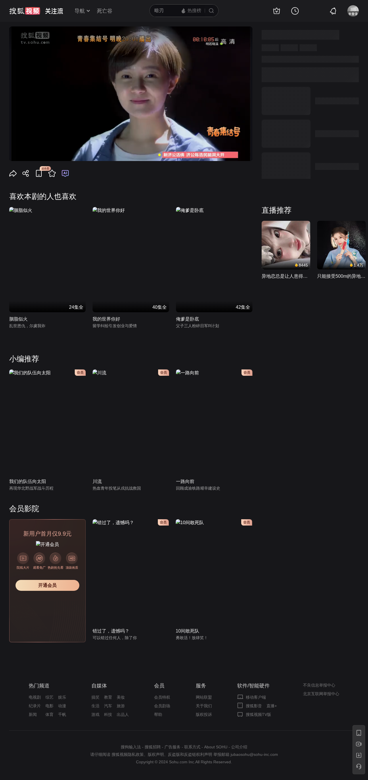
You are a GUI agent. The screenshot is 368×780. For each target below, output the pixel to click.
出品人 (123, 714)
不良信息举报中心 (319, 685)
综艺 (49, 697)
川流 (97, 481)
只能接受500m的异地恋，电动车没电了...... (341, 276)
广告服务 (172, 747)
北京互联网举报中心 (321, 693)
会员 (159, 686)
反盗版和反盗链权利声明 (190, 754)
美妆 (121, 697)
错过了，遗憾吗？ (111, 630)
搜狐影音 (254, 706)
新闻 (33, 714)
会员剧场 (162, 706)
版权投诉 (204, 714)
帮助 (158, 714)
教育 (108, 697)
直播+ (272, 706)
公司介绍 (239, 747)
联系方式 (192, 747)
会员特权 (162, 697)
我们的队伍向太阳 (27, 481)
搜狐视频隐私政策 (128, 754)
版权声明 (156, 754)
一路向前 (185, 481)
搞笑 (95, 697)
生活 (95, 706)
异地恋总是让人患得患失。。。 (286, 276)
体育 (49, 714)
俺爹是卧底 (187, 319)
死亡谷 (104, 11)
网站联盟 (204, 697)
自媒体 (99, 686)
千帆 (62, 714)
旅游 (121, 706)
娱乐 (62, 697)
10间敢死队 (187, 630)
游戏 (95, 714)
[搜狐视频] (25, 11)
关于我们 (204, 706)
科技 (108, 714)
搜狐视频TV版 (258, 714)
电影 (49, 706)
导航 (79, 11)
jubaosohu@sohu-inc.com (254, 754)
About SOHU (215, 747)
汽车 (108, 706)
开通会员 (47, 585)
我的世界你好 (106, 319)
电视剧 (35, 697)
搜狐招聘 (153, 747)
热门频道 (39, 686)
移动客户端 (256, 697)
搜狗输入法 (131, 747)
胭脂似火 (18, 319)
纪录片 (35, 706)
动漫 (62, 706)
